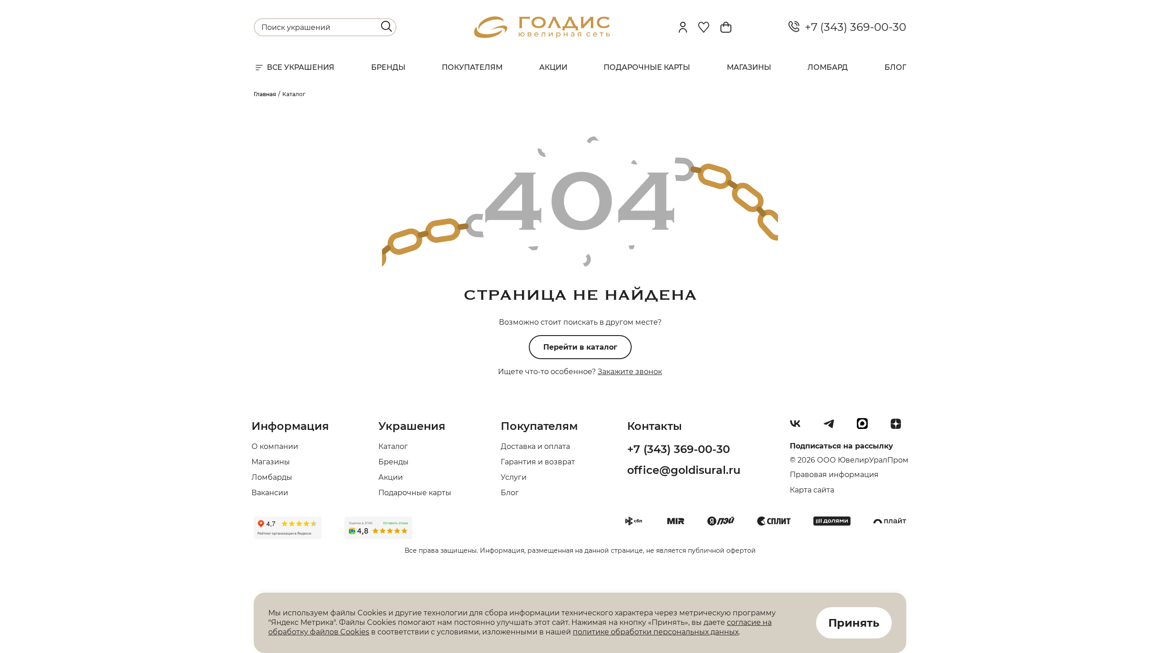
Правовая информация (834, 474)
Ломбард (827, 67)
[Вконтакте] (799, 427)
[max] (866, 427)
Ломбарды (271, 477)
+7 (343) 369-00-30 (852, 27)
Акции (553, 67)
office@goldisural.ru (683, 470)
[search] (386, 26)
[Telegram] (832, 427)
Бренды (388, 67)
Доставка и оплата (535, 446)
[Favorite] (703, 27)
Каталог (393, 446)
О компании (274, 446)
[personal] (683, 27)
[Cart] (725, 27)
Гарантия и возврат (538, 462)
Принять (854, 622)
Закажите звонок (630, 371)
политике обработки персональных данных (656, 632)
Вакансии (269, 492)
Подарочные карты (647, 67)
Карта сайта (812, 490)
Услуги (514, 477)
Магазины (749, 67)
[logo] (542, 35)
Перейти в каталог (580, 347)
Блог (895, 67)
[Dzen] (899, 427)
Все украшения (300, 67)
